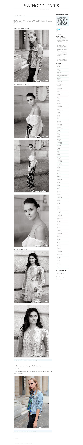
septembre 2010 (59, 254)
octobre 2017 (59, 127)
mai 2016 (58, 152)
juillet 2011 (58, 239)
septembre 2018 (59, 110)
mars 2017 (58, 137)
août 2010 (58, 255)
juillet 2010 (58, 257)
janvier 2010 (59, 266)
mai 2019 (58, 98)
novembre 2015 (59, 161)
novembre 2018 (59, 107)
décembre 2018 (59, 106)
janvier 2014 (59, 194)
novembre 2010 (59, 251)
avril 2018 (58, 118)
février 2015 (59, 175)
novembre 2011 (59, 233)
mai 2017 (58, 134)
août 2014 (58, 184)
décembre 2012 (59, 214)
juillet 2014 (58, 185)
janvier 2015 (59, 176)
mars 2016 (58, 155)
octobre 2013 (59, 199)
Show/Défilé (59, 78)
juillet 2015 (58, 167)
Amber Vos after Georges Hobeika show (28, 366)
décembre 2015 (59, 160)
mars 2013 (58, 209)
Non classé (59, 73)
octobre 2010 (59, 252)
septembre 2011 (59, 236)
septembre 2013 (59, 200)
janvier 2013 (59, 212)
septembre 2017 (59, 128)
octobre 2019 (59, 91)
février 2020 (59, 85)
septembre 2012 (59, 218)
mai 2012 (58, 224)
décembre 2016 (59, 142)
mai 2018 (58, 116)
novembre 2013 (59, 197)
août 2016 (58, 148)
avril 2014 (58, 190)
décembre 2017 (59, 124)
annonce (58, 64)
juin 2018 (58, 115)
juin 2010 (58, 258)
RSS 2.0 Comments (60, 273)
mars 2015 (58, 173)
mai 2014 (58, 188)
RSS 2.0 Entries (59, 272)
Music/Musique (59, 72)
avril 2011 (58, 243)
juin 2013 (58, 205)
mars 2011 (58, 245)
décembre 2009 (59, 267)
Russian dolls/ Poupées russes (62, 75)
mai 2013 (58, 206)
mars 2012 (58, 227)
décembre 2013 (59, 196)
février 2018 (59, 121)
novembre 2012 (59, 215)
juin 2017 (58, 133)
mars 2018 (58, 119)
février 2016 (59, 157)
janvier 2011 (59, 248)
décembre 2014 (59, 178)
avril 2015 (58, 172)
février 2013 (59, 211)
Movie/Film (58, 70)
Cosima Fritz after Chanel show (62, 47)
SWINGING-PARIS (41, 5)
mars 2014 (58, 191)
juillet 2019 (58, 95)
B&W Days (58, 66)
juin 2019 (58, 97)
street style (58, 79)
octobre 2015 (59, 163)
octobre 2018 (59, 109)
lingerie (58, 69)
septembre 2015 (59, 164)
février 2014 (59, 193)
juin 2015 (58, 169)
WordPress (29, 443)
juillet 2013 (58, 203)
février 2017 (59, 139)
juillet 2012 (58, 221)
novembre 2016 (59, 143)
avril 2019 (58, 100)
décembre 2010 (59, 249)
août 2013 (58, 202)
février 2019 (59, 103)
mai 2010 (58, 260)
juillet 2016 (58, 149)
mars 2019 (58, 101)
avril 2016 (58, 154)
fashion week (59, 67)
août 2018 (58, 112)
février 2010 (59, 264)
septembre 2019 (59, 92)
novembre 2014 (59, 179)
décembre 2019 (59, 88)
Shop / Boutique (59, 76)
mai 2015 (58, 170)
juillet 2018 (58, 113)
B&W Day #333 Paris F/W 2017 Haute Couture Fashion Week (33, 22)
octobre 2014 (59, 181)
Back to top (16, 438)
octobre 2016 (59, 145)
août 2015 (58, 166)
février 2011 (59, 246)
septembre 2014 (59, 182)
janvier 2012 (59, 230)
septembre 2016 (59, 146)
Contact (59, 34)
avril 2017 (58, 136)
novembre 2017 (59, 125)
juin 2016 (58, 151)
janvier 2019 (59, 104)
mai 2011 (58, 242)
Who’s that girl (59, 81)
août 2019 (58, 94)
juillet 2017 (58, 131)
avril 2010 (58, 261)
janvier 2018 (59, 122)
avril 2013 (58, 208)
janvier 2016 (59, 158)
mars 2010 (58, 263)
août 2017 (58, 130)
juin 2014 (58, 187)
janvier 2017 (59, 140)
